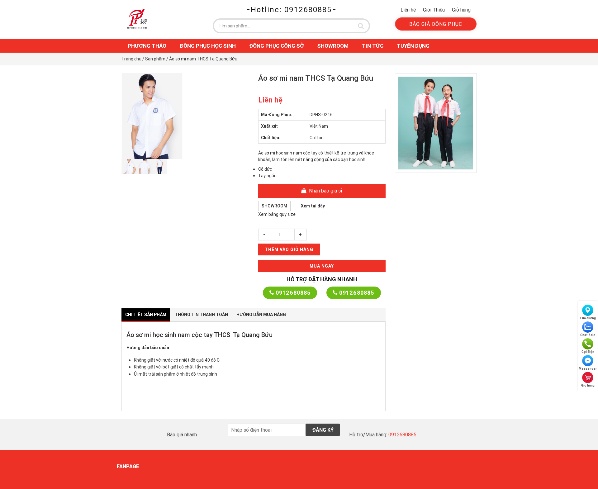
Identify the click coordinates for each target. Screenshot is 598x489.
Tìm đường (588, 318)
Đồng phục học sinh (208, 45)
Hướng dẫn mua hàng (261, 314)
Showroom (333, 45)
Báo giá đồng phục (435, 24)
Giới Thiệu (434, 10)
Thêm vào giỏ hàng (289, 249)
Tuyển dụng (413, 45)
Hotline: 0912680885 (291, 9)
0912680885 (292, 292)
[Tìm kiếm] (361, 26)
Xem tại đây (313, 206)
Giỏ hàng (461, 10)
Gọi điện (587, 352)
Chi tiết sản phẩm (145, 314)
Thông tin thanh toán (201, 314)
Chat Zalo (588, 335)
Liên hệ (408, 10)
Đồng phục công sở (276, 45)
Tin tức (372, 45)
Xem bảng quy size (277, 214)
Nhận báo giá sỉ (325, 191)
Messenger (588, 369)
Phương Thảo (147, 45)
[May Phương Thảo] (137, 18)
